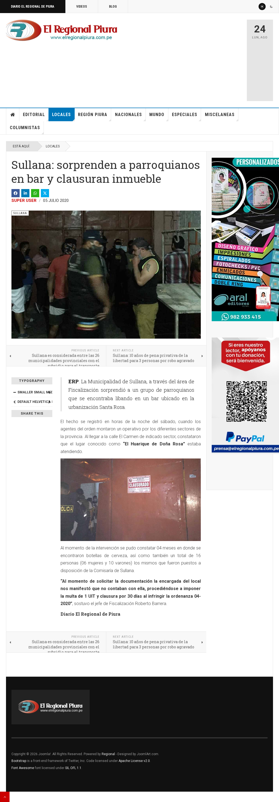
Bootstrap (18, 761)
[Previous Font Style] (14, 402)
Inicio (12, 114)
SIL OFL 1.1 (73, 768)
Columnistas (25, 127)
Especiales (184, 114)
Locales (61, 114)
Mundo (156, 114)
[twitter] (45, 193)
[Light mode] (262, 6)
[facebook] (15, 193)
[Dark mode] (271, 6)
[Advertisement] (198, 58)
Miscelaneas (220, 114)
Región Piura (92, 114)
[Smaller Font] (14, 392)
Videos (81, 6)
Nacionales (128, 114)
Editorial (34, 114)
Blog (113, 6)
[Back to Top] (5, 797)
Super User (24, 200)
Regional (108, 754)
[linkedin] (25, 193)
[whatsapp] (35, 193)
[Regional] (61, 30)
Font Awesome (22, 768)
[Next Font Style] (49, 402)
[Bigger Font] (49, 392)
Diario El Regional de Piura (32, 6)
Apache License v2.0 (134, 761)
